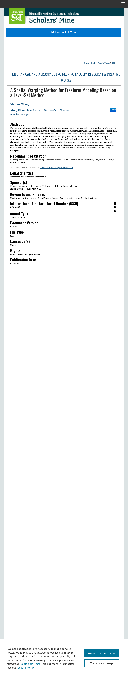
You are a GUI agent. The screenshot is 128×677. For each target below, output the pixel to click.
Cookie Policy (26, 667)
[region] (64, 658)
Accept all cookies (102, 653)
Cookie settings (30, 663)
